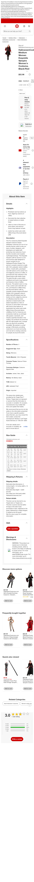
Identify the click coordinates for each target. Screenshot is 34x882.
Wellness (13, 8)
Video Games (17, 10)
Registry (23, 16)
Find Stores (7, 17)
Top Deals (11, 14)
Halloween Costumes (8, 40)
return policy (15, 514)
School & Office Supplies (22, 8)
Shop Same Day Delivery (14, 16)
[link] (23, 71)
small (24, 85)
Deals (15, 13)
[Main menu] (5, 26)
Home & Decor (15, 3)
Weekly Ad (26, 14)
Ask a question (12, 529)
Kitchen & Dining (23, 3)
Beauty (10, 6)
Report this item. (26, 426)
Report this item (23, 131)
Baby (7, 6)
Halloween (25, 2)
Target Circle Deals (19, 14)
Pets (7, 8)
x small (20, 85)
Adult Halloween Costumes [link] (11, 703)
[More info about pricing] (30, 74)
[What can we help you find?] (17, 31)
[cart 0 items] (29, 26)
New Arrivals (25, 13)
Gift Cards (19, 11)
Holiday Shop (13, 38)
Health (9, 8)
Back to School (15, 2)
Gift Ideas (14, 11)
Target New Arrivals (6, 2)
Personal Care (16, 6)
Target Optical (10, 13)
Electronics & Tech (9, 10)
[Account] (24, 26)
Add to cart (22, 93)
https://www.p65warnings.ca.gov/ (22, 558)
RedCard (27, 16)
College (21, 2)
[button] (23, 71)
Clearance (19, 13)
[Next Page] (29, 84)
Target (4, 38)
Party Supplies (8, 11)
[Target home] (17, 26)
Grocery (11, 5)
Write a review (17, 739)
